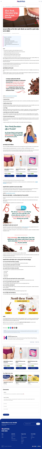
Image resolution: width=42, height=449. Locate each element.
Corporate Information (14, 440)
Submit (38, 423)
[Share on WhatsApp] (8, 328)
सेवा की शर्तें (22, 441)
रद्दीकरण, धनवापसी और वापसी (23, 437)
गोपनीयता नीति (22, 440)
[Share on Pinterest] (12, 328)
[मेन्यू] (1, 1)
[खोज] (39, 1)
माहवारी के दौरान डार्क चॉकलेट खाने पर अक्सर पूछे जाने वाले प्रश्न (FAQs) (12, 44)
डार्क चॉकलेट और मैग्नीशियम (7, 39)
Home (4, 6)
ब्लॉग (31, 438)
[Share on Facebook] (10, 328)
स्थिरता (12, 437)
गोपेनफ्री (2, 437)
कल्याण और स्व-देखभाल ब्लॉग (8, 6)
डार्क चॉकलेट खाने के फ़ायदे (7, 38)
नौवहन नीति (22, 438)
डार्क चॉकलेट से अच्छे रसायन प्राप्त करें (8, 43)
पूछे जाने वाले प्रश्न (32, 437)
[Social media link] (2, 430)
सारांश (5, 45)
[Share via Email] (14, 328)
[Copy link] (16, 328)
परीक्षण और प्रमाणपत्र (13, 438)
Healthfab (10, 446)
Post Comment (6, 414)
